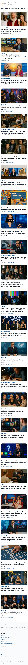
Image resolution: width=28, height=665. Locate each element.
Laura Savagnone (10, 35)
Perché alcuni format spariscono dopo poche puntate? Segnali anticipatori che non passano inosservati (13, 513)
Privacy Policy (4, 654)
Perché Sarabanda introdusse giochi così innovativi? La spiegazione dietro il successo (13, 462)
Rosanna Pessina (10, 86)
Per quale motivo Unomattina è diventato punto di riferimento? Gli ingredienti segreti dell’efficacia (14, 82)
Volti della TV (4, 27)
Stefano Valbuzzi (10, 415)
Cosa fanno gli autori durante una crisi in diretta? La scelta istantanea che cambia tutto (14, 258)
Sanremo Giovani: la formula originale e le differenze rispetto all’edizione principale (13, 335)
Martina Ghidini (10, 60)
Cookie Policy (4, 656)
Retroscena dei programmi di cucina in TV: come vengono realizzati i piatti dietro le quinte (13, 133)
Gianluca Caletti (10, 162)
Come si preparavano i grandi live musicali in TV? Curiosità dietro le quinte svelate (13, 107)
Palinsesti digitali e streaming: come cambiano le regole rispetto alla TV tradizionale (12, 437)
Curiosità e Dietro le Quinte (8, 129)
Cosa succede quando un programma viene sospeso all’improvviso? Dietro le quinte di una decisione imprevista (13, 309)
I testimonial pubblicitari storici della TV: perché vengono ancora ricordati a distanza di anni (13, 31)
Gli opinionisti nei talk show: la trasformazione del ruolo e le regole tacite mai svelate (12, 411)
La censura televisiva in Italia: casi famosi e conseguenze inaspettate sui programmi (13, 233)
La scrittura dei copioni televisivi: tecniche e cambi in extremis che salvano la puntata (14, 386)
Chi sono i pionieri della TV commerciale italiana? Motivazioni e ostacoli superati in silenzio (13, 158)
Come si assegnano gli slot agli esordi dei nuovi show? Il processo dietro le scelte (13, 564)
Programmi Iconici (15, 8)
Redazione (3, 651)
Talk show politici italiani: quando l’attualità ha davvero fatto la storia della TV (13, 613)
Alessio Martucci (10, 136)
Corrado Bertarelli (10, 211)
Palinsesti (23, 8)
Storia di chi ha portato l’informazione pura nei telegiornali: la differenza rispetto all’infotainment (13, 539)
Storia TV (7, 8)
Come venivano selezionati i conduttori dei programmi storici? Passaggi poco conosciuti (13, 488)
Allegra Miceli (10, 440)
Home (2, 8)
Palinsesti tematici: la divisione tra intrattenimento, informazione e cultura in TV (13, 184)
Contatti (3, 652)
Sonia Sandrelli (10, 111)
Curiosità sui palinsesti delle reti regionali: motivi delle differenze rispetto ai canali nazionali (14, 56)
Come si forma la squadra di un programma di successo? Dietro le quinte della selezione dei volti (12, 284)
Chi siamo (3, 649)
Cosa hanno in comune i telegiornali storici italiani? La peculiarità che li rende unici (14, 360)
